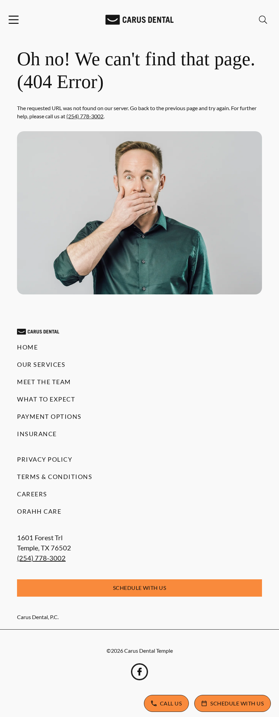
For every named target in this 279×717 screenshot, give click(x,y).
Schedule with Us (139, 587)
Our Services (41, 364)
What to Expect (46, 399)
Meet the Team (44, 382)
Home (27, 347)
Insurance (37, 434)
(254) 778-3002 (84, 116)
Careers (32, 494)
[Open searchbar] (263, 19)
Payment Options (49, 416)
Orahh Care (39, 511)
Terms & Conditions (54, 476)
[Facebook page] (139, 671)
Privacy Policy (44, 459)
